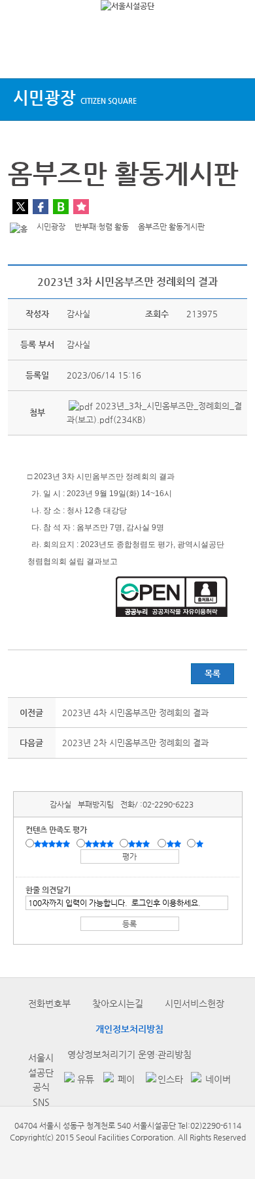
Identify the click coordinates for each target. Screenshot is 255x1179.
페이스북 (40, 206)
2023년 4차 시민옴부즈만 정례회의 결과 (135, 712)
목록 (212, 673)
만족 (100, 844)
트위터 (20, 206)
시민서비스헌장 (194, 1003)
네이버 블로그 (61, 206)
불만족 (175, 844)
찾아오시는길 (117, 1003)
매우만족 (53, 844)
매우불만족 (200, 844)
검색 (233, 54)
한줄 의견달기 (48, 889)
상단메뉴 (21, 54)
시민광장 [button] (75, 97)
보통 (141, 844)
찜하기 (81, 206)
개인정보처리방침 (129, 1029)
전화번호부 (49, 1003)
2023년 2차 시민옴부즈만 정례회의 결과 (135, 742)
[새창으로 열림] (77, 1080)
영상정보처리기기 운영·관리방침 (129, 1054)
